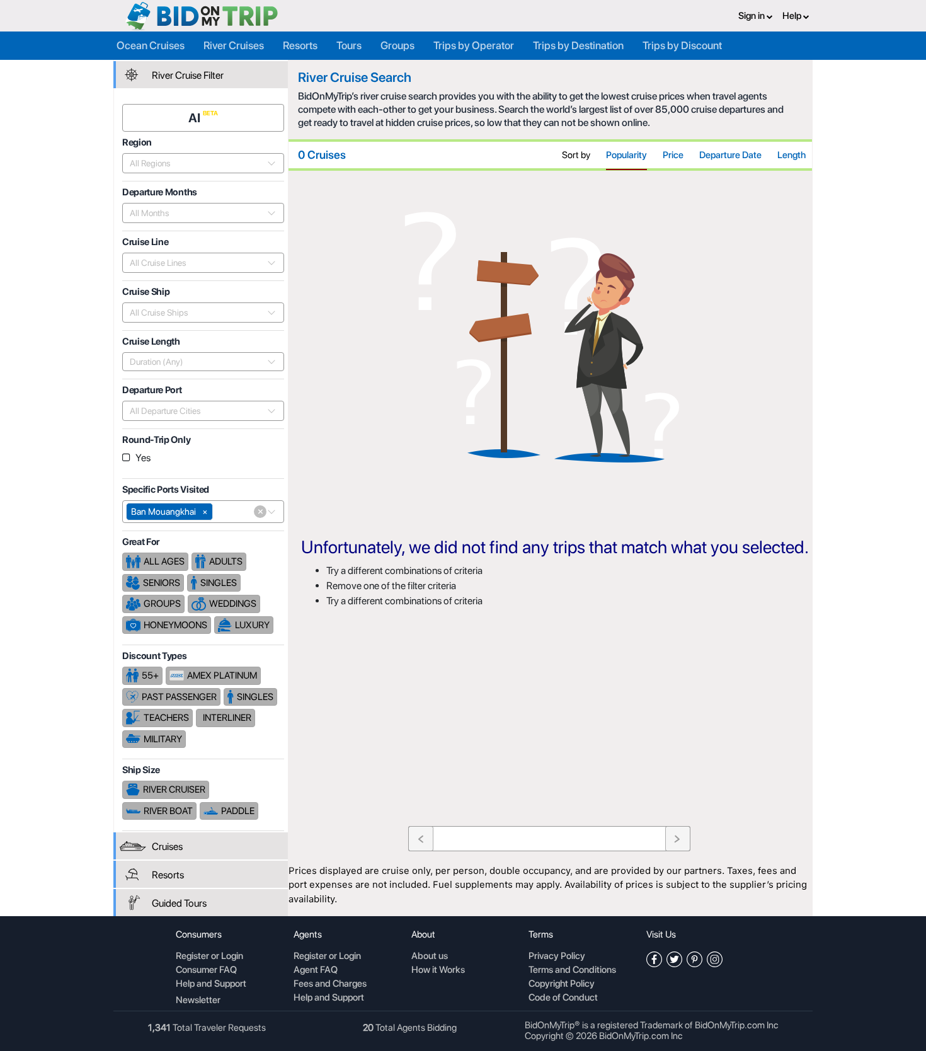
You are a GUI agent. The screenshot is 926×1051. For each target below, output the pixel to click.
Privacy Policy (557, 956)
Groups (397, 45)
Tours (349, 45)
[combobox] (196, 163)
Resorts (300, 45)
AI (195, 117)
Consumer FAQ (206, 970)
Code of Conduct (563, 998)
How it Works (438, 970)
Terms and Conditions (572, 970)
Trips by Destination (578, 45)
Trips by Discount (682, 45)
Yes (143, 458)
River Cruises (233, 45)
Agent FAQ (316, 970)
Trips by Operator (473, 45)
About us (429, 956)
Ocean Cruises (151, 45)
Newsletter (198, 1000)
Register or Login (209, 956)
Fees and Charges (330, 984)
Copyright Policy (562, 984)
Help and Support (211, 984)
